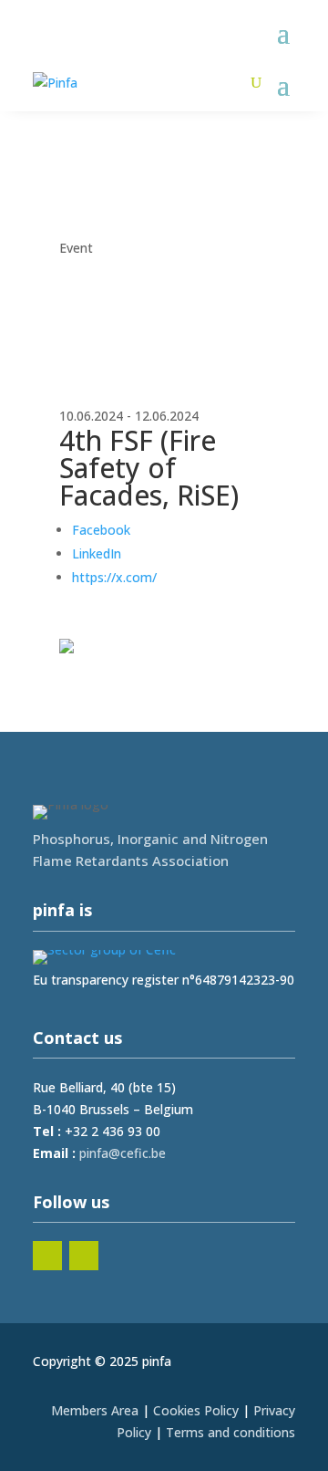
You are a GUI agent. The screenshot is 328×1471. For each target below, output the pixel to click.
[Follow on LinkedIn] (47, 1255)
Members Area (94, 1410)
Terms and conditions (230, 1432)
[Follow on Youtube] (83, 1255)
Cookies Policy (196, 1410)
